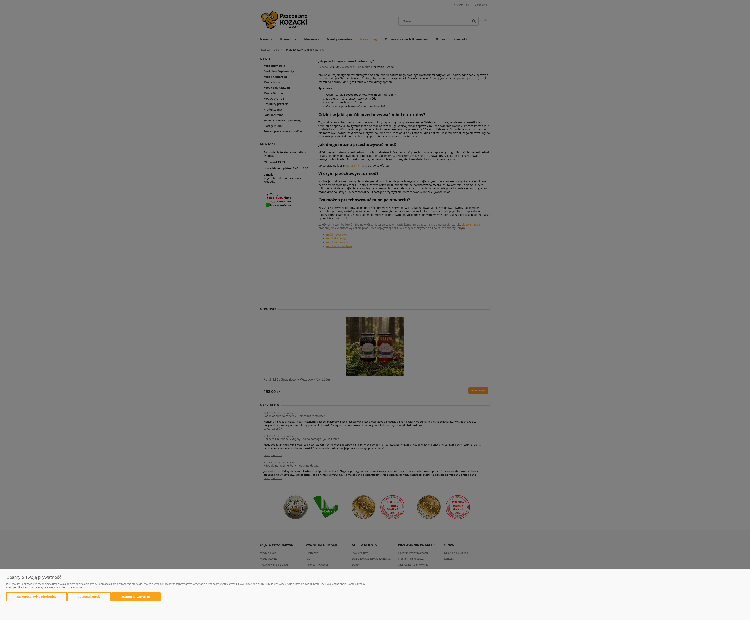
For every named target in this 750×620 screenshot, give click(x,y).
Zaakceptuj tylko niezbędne (36, 596)
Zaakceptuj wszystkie (135, 596)
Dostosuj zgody (89, 596)
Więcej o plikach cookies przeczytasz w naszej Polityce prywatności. (45, 587)
